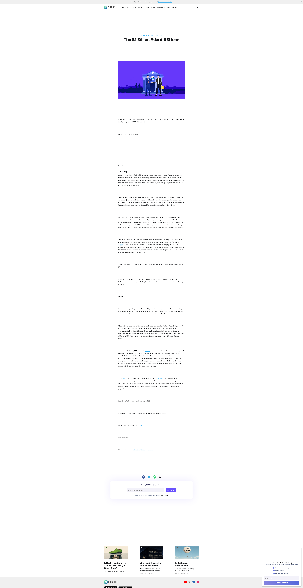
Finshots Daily (125, 7)
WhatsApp (136, 450)
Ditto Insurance (172, 7)
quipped (121, 245)
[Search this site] (198, 7)
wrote (124, 378)
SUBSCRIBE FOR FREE (282, 583)
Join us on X (164, 495)
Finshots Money (150, 7)
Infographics (161, 7)
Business (159, 35)
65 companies (159, 378)
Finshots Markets (137, 7)
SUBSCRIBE (170, 490)
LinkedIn (150, 450)
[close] (301, 2)
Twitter (140, 425)
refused (147, 351)
